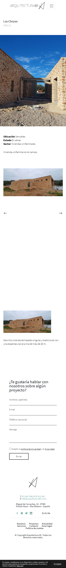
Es (43, 513)
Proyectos (33, 523)
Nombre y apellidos (18, 399)
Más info (20, 566)
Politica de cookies (34, 528)
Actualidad (47, 523)
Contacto (33, 525)
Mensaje (13, 429)
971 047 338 (27, 496)
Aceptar (57, 564)
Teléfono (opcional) (18, 419)
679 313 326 (39, 496)
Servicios (21, 525)
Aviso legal (50, 448)
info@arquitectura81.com (34, 498)
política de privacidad (31, 448)
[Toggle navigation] (51, 6)
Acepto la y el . (33, 449)
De (49, 513)
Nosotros (21, 523)
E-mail (12, 409)
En (46, 513)
